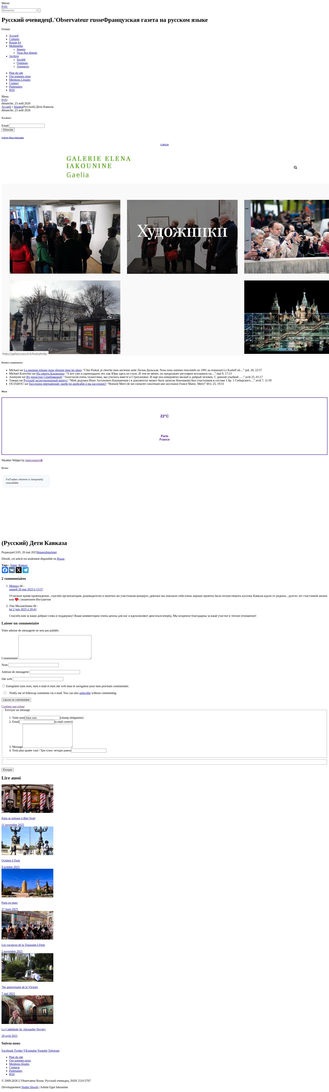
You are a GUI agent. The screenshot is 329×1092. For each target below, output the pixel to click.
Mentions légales (19, 1064)
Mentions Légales (19, 79)
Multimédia (16, 46)
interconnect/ (33, 460)
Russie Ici (15, 42)
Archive (14, 56)
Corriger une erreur (13, 706)
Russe (60, 558)
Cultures (14, 39)
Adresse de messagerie (15, 671)
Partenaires (15, 86)
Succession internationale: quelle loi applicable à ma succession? (67, 383)
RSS (12, 90)
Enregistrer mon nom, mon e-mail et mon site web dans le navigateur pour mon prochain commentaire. (67, 686)
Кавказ (22, 565)
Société (21, 59)
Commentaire (10, 658)
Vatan (13, 565)
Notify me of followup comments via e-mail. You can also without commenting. (63, 693)
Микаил (14, 586)
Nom (5, 664)
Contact (13, 83)
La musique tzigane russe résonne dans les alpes (52, 370)
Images (21, 49)
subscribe (85, 693)
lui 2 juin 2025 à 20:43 (22, 609)
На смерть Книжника (50, 373)
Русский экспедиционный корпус (46, 380)
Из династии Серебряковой (44, 377)
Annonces (23, 66)
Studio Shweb (29, 1087)
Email (5, 125)
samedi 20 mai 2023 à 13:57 (26, 589)
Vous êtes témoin (27, 52)
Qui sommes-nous (20, 1060)
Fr (6, 6)
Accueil (13, 35)
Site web (7, 679)
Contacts (14, 1067)
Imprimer (51, 552)
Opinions (22, 63)
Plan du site (16, 73)
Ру (3, 6)
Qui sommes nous (20, 76)
